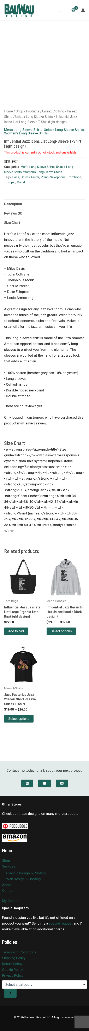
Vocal (21, 182)
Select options (61, 631)
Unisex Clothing (53, 111)
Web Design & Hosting (23, 879)
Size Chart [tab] (12, 223)
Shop (19, 111)
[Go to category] (10, 993)
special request (61, 923)
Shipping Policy (13, 958)
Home (8, 111)
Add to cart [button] (16, 631)
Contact (8, 890)
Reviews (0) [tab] (13, 213)
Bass (15, 177)
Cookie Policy (12, 970)
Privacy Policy (12, 975)
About (6, 885)
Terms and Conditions (19, 952)
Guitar (35, 177)
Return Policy (12, 964)
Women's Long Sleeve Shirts (26, 133)
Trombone (74, 177)
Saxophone (58, 177)
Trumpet (10, 182)
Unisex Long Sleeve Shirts (34, 117)
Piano (45, 177)
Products (32, 111)
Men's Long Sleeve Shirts (23, 130)
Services (8, 866)
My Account (11, 901)
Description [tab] (13, 204)
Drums (25, 177)
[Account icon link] (83, 10)
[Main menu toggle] (60, 10)
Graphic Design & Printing (26, 873)
